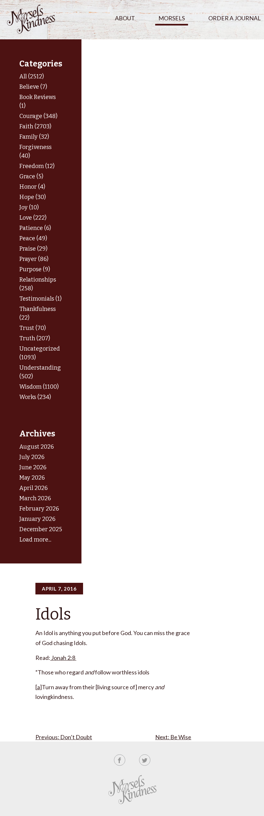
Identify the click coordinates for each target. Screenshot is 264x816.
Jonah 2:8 (63, 657)
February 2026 (39, 508)
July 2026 (31, 457)
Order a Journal (234, 18)
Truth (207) (34, 338)
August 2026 (36, 446)
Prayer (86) (33, 259)
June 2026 (32, 467)
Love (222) (32, 217)
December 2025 (40, 529)
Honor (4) (32, 186)
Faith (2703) (35, 126)
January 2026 (37, 518)
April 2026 (33, 488)
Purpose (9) (34, 269)
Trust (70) (32, 328)
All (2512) (31, 76)
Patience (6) (35, 228)
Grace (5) (31, 176)
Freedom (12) (36, 166)
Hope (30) (32, 197)
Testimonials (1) (40, 298)
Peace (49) (33, 238)
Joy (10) (29, 207)
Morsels (171, 18)
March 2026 (35, 498)
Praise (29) (33, 248)
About (125, 18)
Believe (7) (33, 86)
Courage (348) (38, 116)
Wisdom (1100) (39, 386)
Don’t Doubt (76, 737)
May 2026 (32, 477)
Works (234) (35, 397)
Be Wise (180, 737)
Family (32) (34, 136)
